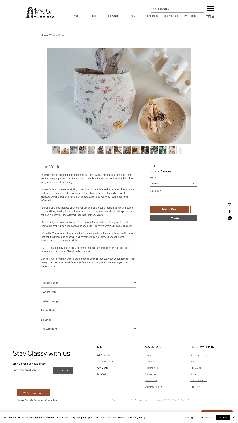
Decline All (205, 417)
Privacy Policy (137, 417)
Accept (223, 417)
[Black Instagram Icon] (230, 205)
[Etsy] (230, 218)
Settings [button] (189, 417)
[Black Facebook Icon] (230, 211)
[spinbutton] (158, 197)
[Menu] (210, 8)
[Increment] (163, 197)
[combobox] (173, 184)
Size (153, 177)
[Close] (234, 417)
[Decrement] (152, 197)
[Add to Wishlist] (194, 209)
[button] (211, 16)
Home (44, 35)
